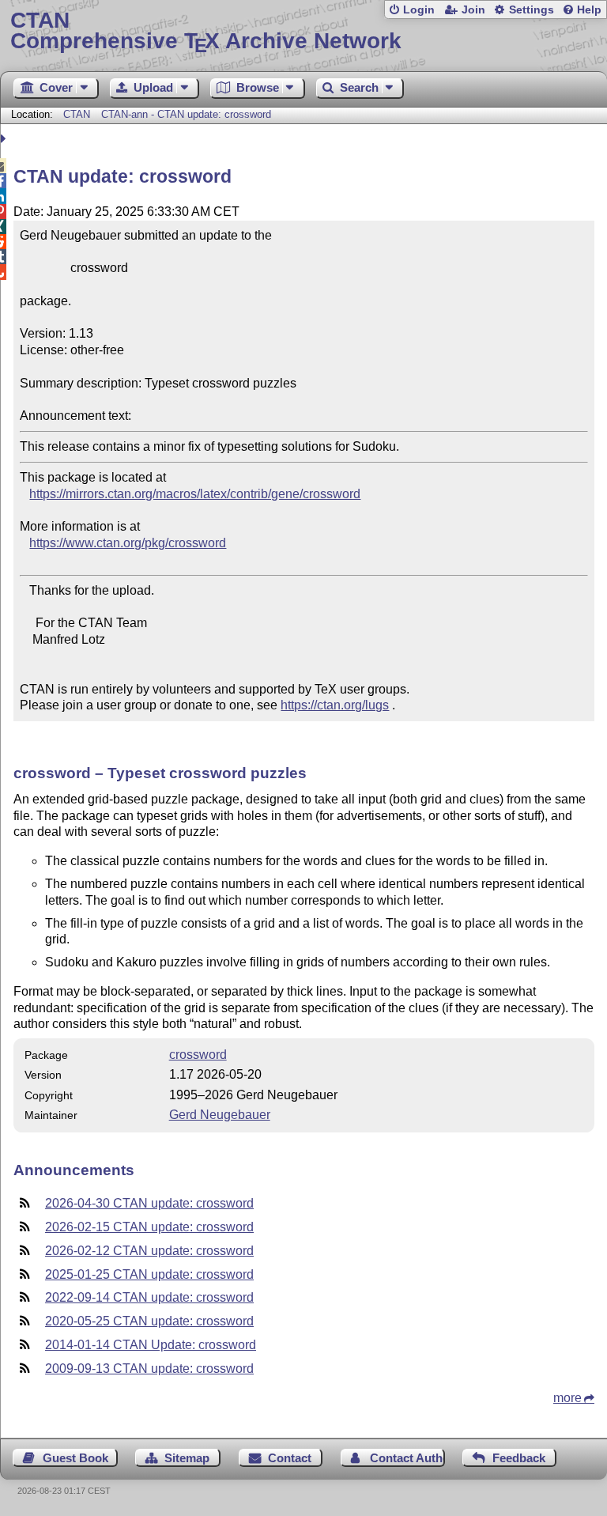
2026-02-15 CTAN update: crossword (149, 1227)
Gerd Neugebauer (219, 1114)
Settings (531, 10)
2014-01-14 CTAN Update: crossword (150, 1345)
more (567, 1397)
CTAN (76, 114)
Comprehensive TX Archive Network (206, 31)
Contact (289, 1458)
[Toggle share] (5, 138)
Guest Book (75, 1458)
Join (473, 10)
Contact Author (407, 1458)
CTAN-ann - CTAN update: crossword (186, 114)
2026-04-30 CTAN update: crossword (149, 1203)
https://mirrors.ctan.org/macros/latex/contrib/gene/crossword (194, 494)
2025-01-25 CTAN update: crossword (149, 1274)
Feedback (518, 1458)
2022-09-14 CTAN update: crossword (149, 1297)
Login (419, 10)
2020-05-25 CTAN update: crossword (149, 1321)
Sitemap (186, 1458)
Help (589, 10)
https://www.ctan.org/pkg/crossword (127, 543)
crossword (198, 1054)
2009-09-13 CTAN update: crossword (149, 1368)
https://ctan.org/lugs (335, 705)
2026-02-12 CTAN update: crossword (149, 1250)
